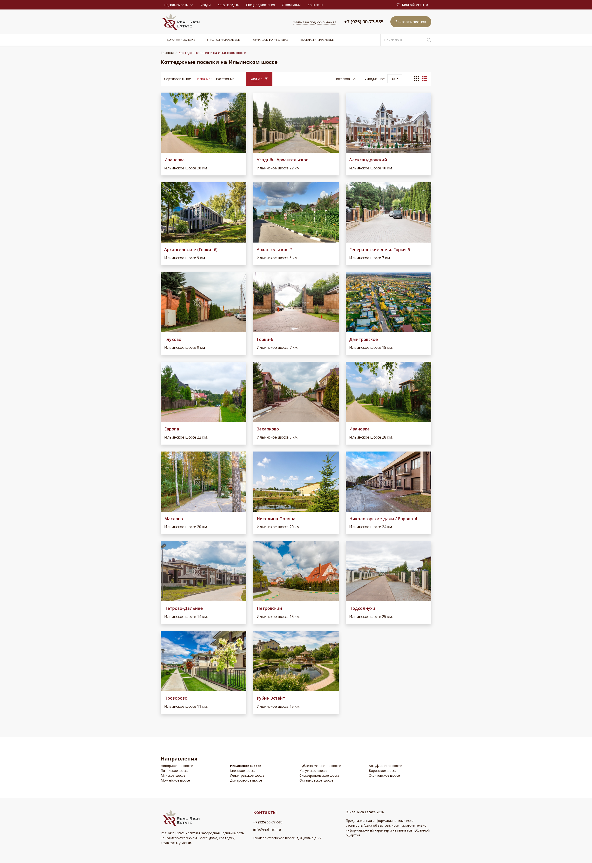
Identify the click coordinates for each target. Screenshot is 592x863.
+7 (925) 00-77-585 (363, 22)
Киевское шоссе (243, 770)
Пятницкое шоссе (174, 770)
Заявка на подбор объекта (314, 22)
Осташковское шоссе (316, 780)
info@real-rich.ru (267, 829)
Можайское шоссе (175, 780)
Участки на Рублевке (223, 39)
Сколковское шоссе (384, 775)
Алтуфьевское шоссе (385, 765)
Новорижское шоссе (177, 765)
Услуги (205, 5)
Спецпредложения (260, 5)
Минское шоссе (173, 775)
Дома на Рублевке (180, 39)
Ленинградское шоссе (247, 775)
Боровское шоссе (383, 770)
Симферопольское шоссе (319, 775)
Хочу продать (228, 5)
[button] (179, 4)
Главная (167, 52)
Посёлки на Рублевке (317, 39)
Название (202, 79)
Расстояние (225, 79)
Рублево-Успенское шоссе (320, 765)
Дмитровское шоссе (246, 780)
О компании (291, 5)
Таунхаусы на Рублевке (269, 39)
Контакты (315, 5)
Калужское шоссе (313, 770)
